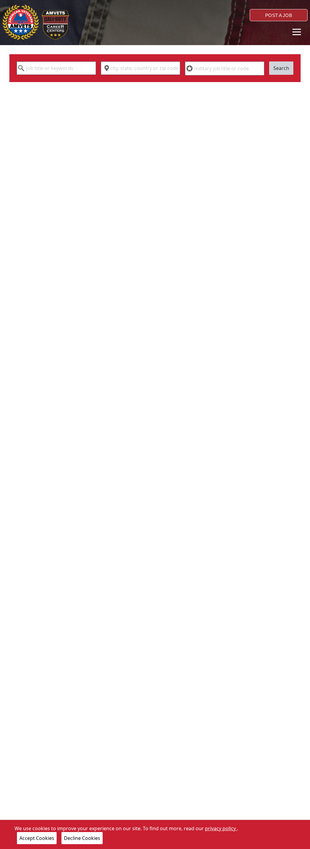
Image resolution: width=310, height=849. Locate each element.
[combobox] (56, 68)
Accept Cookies (36, 838)
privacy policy (221, 828)
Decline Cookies (82, 838)
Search (281, 68)
